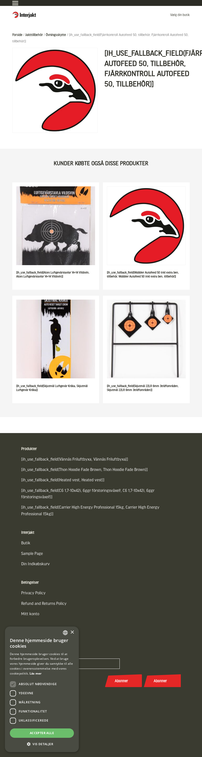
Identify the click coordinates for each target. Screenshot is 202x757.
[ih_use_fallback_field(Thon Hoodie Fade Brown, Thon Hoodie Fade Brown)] (84, 469)
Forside (17, 34)
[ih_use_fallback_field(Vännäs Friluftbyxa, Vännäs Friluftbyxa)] (74, 459)
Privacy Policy (33, 593)
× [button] (72, 632)
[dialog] (42, 689)
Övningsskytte (56, 34)
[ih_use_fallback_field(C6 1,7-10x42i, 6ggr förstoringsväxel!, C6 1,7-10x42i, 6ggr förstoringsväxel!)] (87, 493)
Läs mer (36, 673)
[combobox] (65, 632)
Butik (25, 543)
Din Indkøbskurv (35, 564)
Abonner (121, 681)
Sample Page (32, 553)
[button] (42, 744)
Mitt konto (30, 614)
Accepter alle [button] (42, 733)
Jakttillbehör (34, 34)
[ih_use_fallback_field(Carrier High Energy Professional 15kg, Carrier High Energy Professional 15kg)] (90, 510)
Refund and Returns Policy (44, 603)
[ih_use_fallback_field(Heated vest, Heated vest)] (62, 480)
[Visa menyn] (15, 3)
